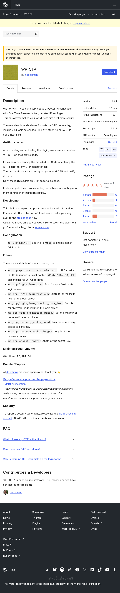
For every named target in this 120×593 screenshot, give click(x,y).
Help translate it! (81, 23)
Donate (96, 523)
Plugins (36, 523)
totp (102, 155)
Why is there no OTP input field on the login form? (32, 459)
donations (12, 372)
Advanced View (92, 164)
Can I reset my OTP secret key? (21, 449)
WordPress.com (13, 539)
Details (10, 88)
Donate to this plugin (95, 281)
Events (95, 517)
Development (66, 88)
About (6, 512)
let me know (42, 227)
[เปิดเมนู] (115, 4)
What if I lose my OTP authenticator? (24, 439)
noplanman (31, 74)
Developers (68, 523)
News (6, 517)
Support (112, 88)
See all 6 (112, 142)
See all (113, 222)
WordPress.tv (71, 528)
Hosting (7, 523)
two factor (111, 155)
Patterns (37, 528)
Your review (89, 222)
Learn (65, 512)
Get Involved (98, 512)
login (107, 149)
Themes (37, 517)
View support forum (94, 251)
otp (114, 149)
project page (24, 217)
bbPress (9, 550)
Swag (95, 528)
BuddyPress (11, 555)
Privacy (7, 528)
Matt (7, 544)
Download (109, 72)
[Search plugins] (36, 34)
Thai (12, 569)
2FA (101, 149)
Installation (45, 88)
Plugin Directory (11, 14)
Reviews (26, 88)
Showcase (38, 512)
